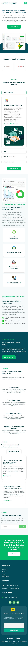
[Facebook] (17, 602)
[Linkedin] (10, 602)
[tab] (14, 92)
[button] (25, 3)
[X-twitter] (14, 602)
